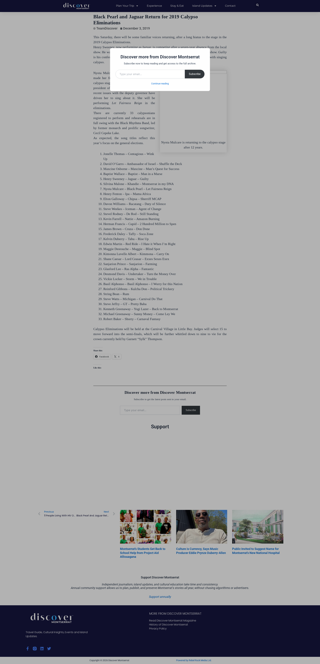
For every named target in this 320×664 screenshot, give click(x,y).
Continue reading (160, 83)
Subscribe (194, 74)
